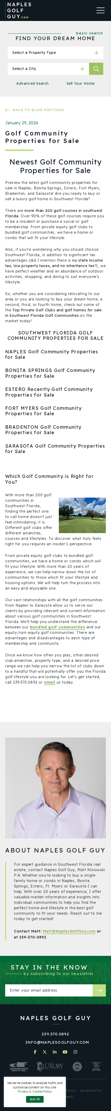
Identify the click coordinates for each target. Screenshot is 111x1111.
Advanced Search (32, 83)
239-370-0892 (32, 937)
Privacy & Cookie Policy (35, 1091)
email (49, 682)
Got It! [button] (35, 1099)
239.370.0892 (55, 1033)
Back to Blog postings (38, 110)
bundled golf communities (57, 627)
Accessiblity (91, 1090)
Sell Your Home (81, 83)
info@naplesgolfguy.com (57, 1042)
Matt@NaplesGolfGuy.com (69, 931)
